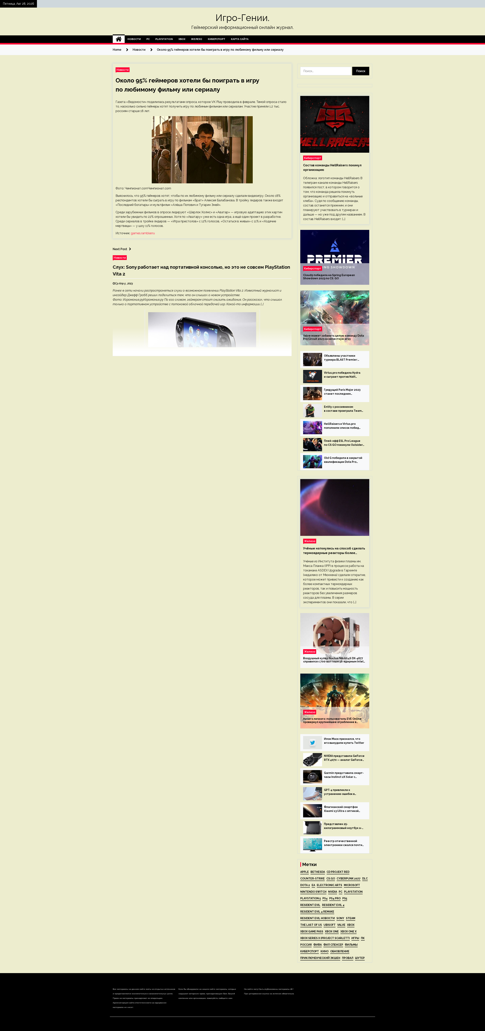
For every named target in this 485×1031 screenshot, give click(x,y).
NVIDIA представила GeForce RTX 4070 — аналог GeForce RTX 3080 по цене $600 (344, 758)
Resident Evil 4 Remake (317, 911)
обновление (339, 951)
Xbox (181, 39)
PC (148, 39)
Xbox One (332, 931)
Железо (196, 39)
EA (313, 885)
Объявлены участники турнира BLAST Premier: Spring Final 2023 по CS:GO (342, 358)
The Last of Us (311, 924)
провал (347, 957)
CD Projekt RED (338, 871)
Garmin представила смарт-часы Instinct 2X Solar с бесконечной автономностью (344, 775)
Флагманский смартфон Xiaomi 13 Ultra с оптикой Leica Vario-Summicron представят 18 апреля (341, 809)
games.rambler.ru (143, 233)
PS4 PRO (335, 898)
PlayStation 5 (310, 898)
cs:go (330, 878)
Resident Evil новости (317, 918)
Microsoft (352, 885)
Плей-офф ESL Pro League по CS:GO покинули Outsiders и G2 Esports (344, 443)
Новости (134, 39)
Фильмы (351, 944)
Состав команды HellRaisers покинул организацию (332, 167)
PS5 (344, 898)
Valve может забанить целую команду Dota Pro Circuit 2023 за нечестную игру (333, 337)
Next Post (120, 249)
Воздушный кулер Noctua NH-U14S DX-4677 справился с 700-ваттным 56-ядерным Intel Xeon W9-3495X (333, 660)
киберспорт (309, 951)
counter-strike (312, 878)
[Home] (119, 39)
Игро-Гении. (242, 17)
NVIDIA (332, 891)
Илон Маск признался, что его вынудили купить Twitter (344, 740)
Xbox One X (348, 931)
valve (341, 924)
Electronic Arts (329, 885)
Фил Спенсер (333, 944)
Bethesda (318, 871)
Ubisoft (330, 924)
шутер (360, 957)
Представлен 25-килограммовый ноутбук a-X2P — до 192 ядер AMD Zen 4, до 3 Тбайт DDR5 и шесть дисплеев (343, 826)
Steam (350, 918)
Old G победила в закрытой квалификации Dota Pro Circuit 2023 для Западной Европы (343, 460)
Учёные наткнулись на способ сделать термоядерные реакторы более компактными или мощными (334, 551)
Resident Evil (310, 905)
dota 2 (305, 885)
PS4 (325, 898)
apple (304, 871)
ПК (363, 938)
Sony (340, 918)
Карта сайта (240, 39)
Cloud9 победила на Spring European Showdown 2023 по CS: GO (329, 277)
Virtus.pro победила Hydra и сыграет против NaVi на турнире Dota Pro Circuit (342, 375)
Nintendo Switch (313, 891)
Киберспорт (216, 39)
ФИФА (317, 944)
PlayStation (164, 39)
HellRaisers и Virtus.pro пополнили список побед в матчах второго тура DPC (342, 426)
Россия (306, 944)
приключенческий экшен (320, 957)
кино (325, 951)
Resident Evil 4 (333, 905)
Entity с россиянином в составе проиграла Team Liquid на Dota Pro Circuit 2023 (343, 409)
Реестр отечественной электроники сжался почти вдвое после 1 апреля (343, 843)
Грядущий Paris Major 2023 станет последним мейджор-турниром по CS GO (342, 392)
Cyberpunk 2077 (349, 878)
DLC (365, 878)
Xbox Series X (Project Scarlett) (325, 938)
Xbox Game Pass (311, 931)
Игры (355, 938)
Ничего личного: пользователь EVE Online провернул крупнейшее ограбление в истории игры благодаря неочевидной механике (332, 720)
